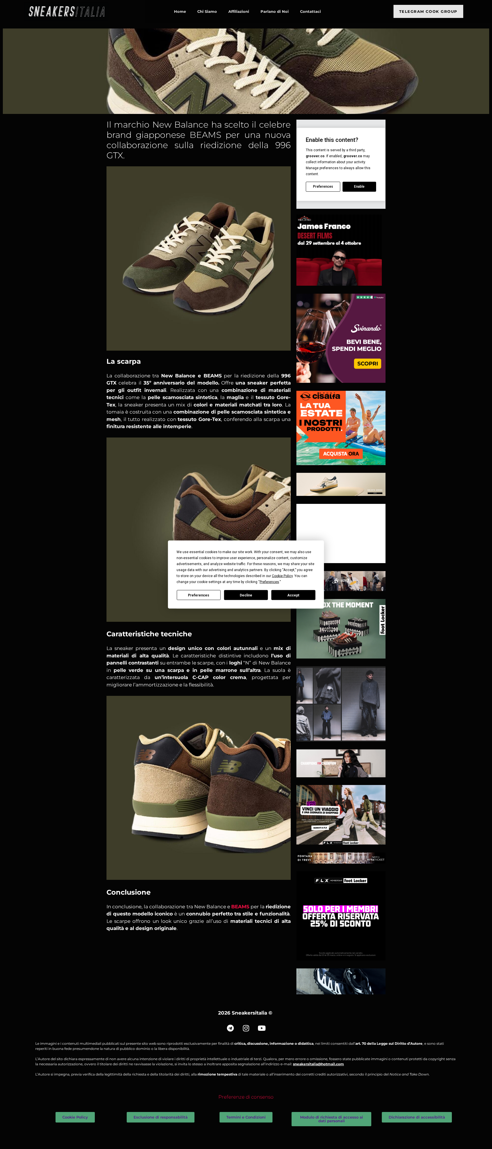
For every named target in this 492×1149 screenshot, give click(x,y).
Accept (293, 595)
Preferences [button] (269, 582)
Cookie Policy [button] (282, 576)
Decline (246, 595)
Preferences (198, 595)
